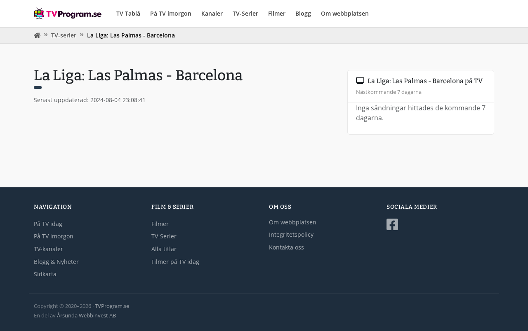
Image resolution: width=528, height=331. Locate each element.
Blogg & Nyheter (56, 262)
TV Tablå (128, 13)
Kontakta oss (286, 247)
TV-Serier (245, 13)
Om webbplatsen (345, 13)
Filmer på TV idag (175, 262)
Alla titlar (164, 249)
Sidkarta (45, 274)
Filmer (276, 13)
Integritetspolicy (291, 234)
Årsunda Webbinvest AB (86, 315)
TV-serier (63, 35)
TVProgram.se (112, 306)
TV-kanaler (48, 249)
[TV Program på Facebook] (440, 224)
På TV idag (48, 224)
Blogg (303, 13)
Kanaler (212, 13)
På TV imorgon (170, 13)
